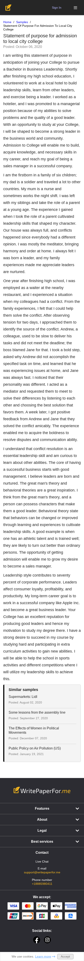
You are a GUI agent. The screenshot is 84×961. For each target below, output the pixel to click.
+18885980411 (42, 883)
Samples (22, 22)
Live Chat (42, 861)
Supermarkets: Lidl (23, 697)
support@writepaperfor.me (42, 872)
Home (7, 22)
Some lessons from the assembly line (37, 712)
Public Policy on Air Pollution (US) (35, 748)
